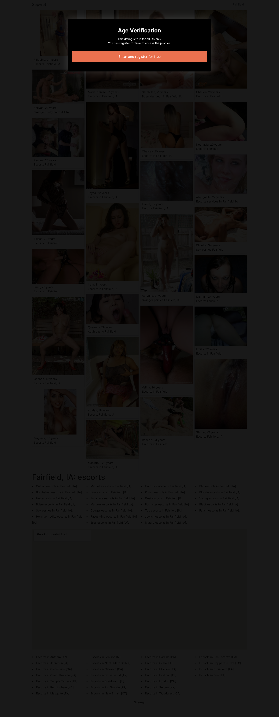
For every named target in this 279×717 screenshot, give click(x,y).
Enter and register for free (139, 57)
